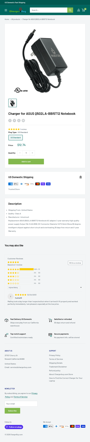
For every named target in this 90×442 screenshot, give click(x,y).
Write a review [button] (75, 263)
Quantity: (12, 153)
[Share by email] (23, 120)
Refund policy (54, 370)
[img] (21, 295)
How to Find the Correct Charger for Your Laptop (65, 379)
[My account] (78, 10)
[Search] (70, 10)
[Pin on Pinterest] (14, 120)
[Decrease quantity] (19, 152)
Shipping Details (55, 363)
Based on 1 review (15, 265)
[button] (14, 129)
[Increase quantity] (32, 152)
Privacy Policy (54, 355)
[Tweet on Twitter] (19, 120)
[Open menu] (6, 10)
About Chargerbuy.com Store (61, 374)
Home (7, 19)
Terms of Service (56, 359)
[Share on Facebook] (10, 120)
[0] (83, 10)
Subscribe (12, 411)
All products (15, 19)
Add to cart (26, 161)
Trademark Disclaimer (58, 367)
